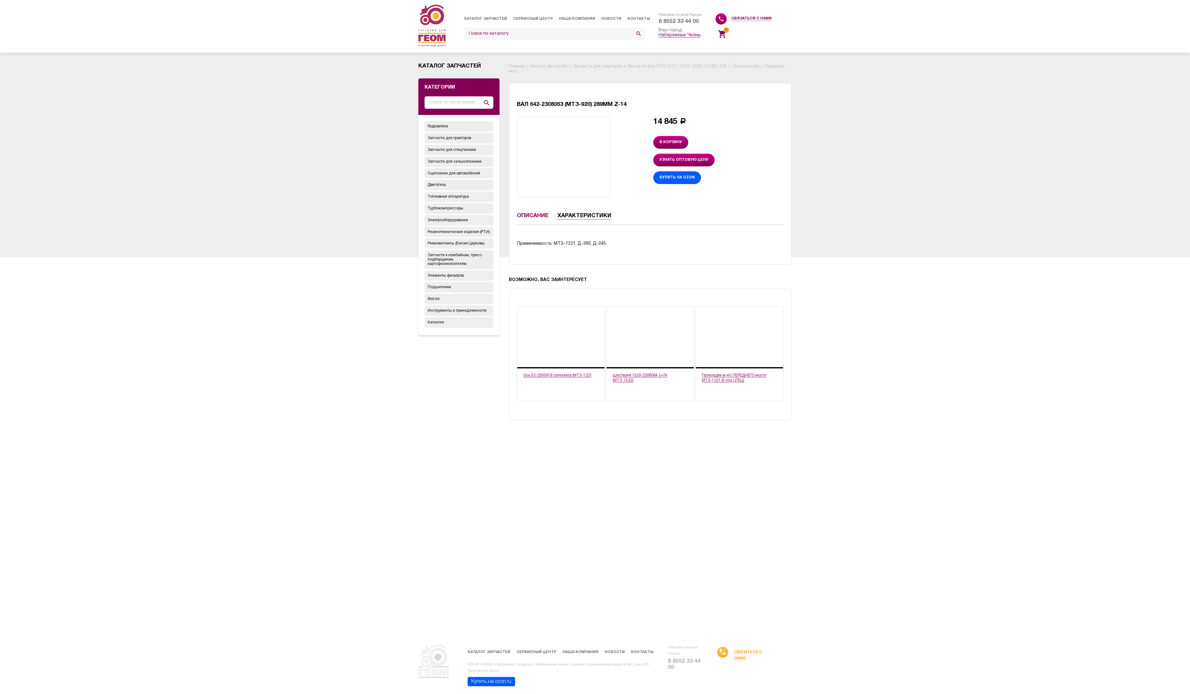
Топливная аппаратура (448, 196)
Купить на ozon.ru (491, 681)
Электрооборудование (448, 220)
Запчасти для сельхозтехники (455, 161)
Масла (433, 299)
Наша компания (577, 18)
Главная (516, 66)
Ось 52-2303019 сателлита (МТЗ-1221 (557, 375)
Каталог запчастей (485, 18)
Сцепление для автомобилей (454, 173)
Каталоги (436, 322)
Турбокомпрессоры (445, 208)
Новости (611, 18)
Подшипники (439, 287)
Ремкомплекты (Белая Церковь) (456, 243)
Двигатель (437, 185)
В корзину (670, 142)
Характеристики (584, 215)
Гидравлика (438, 126)
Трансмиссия (746, 66)
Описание (533, 215)
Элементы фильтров (446, 275)
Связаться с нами (751, 18)
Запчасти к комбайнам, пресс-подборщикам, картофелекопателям (455, 259)
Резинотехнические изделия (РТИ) (459, 232)
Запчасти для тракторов (449, 138)
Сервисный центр (533, 18)
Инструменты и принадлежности (457, 310)
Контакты (639, 18)
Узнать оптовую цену (683, 159)
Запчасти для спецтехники (452, 150)
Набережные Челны (680, 35)
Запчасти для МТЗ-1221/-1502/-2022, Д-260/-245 (677, 66)
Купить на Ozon (677, 177)
